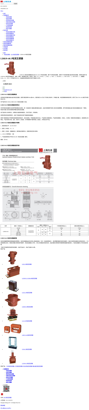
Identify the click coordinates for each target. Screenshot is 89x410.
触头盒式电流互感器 (38, 366)
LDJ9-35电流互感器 (26, 264)
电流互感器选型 (7, 43)
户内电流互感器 (19, 366)
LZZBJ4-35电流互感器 (27, 363)
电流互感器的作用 (10, 31)
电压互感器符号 (10, 40)
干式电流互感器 (10, 366)
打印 (5, 91)
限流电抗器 (9, 26)
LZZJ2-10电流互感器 (27, 292)
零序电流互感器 (10, 20)
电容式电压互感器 (10, 21)
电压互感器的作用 (10, 35)
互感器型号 (6, 15)
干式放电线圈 (9, 25)
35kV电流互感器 (15, 54)
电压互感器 (9, 18)
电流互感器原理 (10, 38)
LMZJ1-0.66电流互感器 (27, 335)
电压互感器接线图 (7, 45)
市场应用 (5, 46)
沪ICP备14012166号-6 (6, 408)
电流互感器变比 (10, 33)
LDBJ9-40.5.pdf (8, 89)
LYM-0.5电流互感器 (27, 349)
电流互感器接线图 (7, 41)
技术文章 (5, 30)
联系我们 (5, 50)
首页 (4, 13)
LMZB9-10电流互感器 (27, 306)
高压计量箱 (9, 28)
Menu (2, 10)
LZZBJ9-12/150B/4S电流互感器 (29, 278)
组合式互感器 (9, 23)
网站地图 (3, 405)
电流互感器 (9, 16)
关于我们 (5, 48)
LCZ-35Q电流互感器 (27, 321)
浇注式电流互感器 (27, 366)
